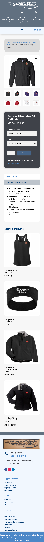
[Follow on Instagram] (9, 469)
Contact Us (8, 490)
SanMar (7, 514)
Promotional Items (10, 530)
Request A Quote (10, 485)
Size (9, 139)
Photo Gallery (9, 502)
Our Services (8, 499)
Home (8, 42)
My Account (8, 482)
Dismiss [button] (27, 540)
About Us (7, 505)
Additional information (16, 182)
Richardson (8, 525)
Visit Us (22, 17)
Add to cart (24, 153)
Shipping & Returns (10, 488)
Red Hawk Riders (13, 163)
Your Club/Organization (20, 42)
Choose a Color (14, 129)
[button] (36, 58)
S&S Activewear (9, 517)
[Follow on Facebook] (5, 469)
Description (11, 176)
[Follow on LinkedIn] (13, 469)
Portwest (7, 527)
